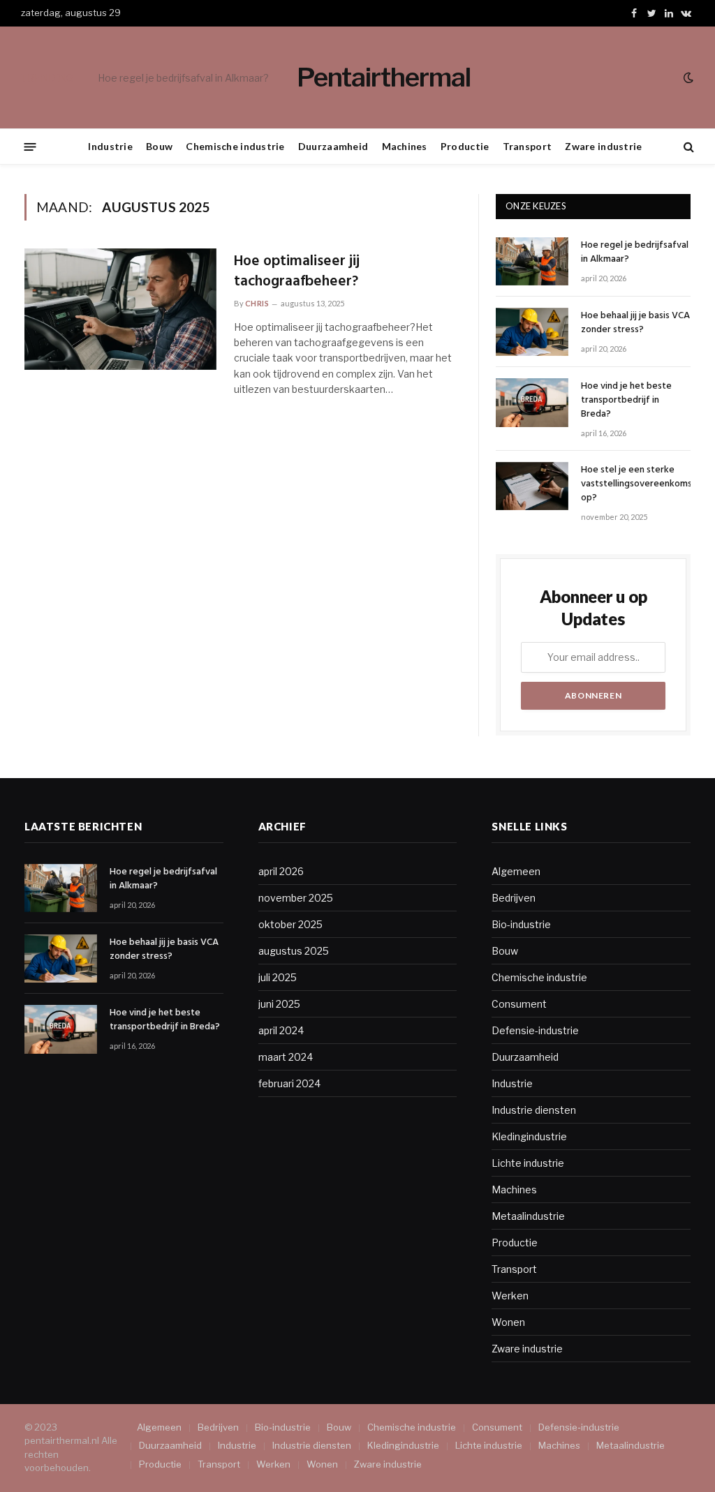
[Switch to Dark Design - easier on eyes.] (687, 77)
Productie (465, 146)
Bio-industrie (521, 924)
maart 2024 (285, 1057)
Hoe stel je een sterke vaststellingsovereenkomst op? (638, 484)
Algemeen (516, 871)
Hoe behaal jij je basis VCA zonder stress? (194, 78)
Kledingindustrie (529, 1136)
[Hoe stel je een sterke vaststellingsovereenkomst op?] (532, 486)
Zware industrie (603, 146)
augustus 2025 (293, 951)
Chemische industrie (235, 146)
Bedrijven (514, 898)
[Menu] (30, 146)
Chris (257, 303)
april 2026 (281, 871)
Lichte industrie (528, 1163)
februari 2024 (289, 1083)
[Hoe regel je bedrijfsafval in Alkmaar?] (532, 261)
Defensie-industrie (535, 1030)
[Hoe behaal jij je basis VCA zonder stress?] (532, 332)
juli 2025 (277, 977)
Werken (510, 1295)
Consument (519, 1004)
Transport (527, 146)
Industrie (110, 146)
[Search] (687, 147)
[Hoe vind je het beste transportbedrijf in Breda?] (532, 402)
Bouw (159, 146)
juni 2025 (279, 1004)
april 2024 (281, 1030)
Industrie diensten (534, 1110)
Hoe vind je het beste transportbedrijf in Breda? (626, 401)
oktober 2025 (290, 924)
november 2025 (295, 898)
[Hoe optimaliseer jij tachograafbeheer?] (120, 309)
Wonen (508, 1322)
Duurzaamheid (333, 146)
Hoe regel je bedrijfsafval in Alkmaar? (634, 253)
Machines (404, 146)
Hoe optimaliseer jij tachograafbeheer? (297, 272)
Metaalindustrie (528, 1216)
